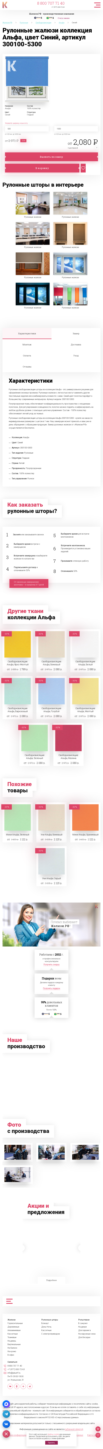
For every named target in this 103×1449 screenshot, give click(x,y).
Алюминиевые (14, 1330)
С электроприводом (50, 1334)
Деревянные (13, 1327)
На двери (82, 1327)
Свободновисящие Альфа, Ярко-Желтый (18, 663)
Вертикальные (14, 1344)
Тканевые (12, 1337)
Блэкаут (45, 1323)
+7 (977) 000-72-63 (58, 7)
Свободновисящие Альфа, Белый (85, 663)
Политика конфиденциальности (19, 1435)
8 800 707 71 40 (51, 3)
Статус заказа (63, 18)
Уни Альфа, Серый (51, 878)
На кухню (12, 1351)
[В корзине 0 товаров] (97, 1428)
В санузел (82, 1323)
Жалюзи (11, 1320)
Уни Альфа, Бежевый (51, 834)
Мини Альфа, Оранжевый (85, 834)
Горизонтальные (15, 1323)
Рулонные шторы (49, 1320)
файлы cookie (53, 1434)
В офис (11, 1355)
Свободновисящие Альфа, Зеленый (34, 756)
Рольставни (83, 1320)
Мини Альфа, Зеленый (17, 834)
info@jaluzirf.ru (14, 1373)
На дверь (12, 1341)
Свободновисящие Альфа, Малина (68, 756)
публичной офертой (74, 1429)
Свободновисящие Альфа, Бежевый (51, 663)
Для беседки (84, 1337)
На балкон (12, 1348)
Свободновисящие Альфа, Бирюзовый (18, 710)
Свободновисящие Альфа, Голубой (51, 710)
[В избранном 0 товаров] (97, 1435)
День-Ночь (46, 1327)
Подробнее (51, 1262)
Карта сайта (92, 1435)
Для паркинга (84, 1330)
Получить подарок (51, 988)
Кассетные (13, 1334)
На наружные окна (86, 1334)
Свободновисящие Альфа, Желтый (85, 710)
